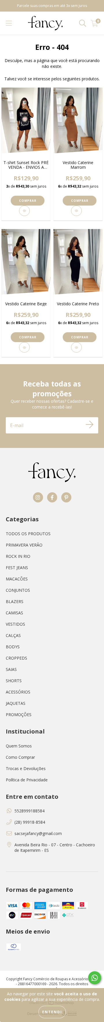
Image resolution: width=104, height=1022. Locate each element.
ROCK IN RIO (18, 556)
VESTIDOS (15, 624)
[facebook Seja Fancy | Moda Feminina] (52, 497)
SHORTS (14, 680)
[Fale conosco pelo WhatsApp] (94, 977)
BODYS (13, 646)
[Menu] (8, 23)
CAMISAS (14, 613)
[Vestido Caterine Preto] (76, 347)
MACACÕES (17, 579)
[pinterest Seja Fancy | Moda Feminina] (66, 497)
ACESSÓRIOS (18, 692)
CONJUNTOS (18, 590)
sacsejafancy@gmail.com (38, 833)
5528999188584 (29, 811)
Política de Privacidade (27, 780)
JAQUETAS (15, 703)
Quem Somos (19, 746)
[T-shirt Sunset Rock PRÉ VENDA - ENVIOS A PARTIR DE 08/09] (24, 211)
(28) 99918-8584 (29, 822)
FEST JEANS (17, 567)
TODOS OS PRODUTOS (28, 533)
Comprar (27, 201)
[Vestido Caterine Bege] (24, 347)
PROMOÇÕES (18, 714)
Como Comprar (20, 757)
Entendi (52, 1012)
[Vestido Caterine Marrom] (76, 211)
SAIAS (11, 669)
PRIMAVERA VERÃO (24, 545)
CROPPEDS (16, 658)
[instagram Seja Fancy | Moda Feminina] (38, 497)
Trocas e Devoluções (26, 768)
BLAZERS (14, 601)
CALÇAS (13, 635)
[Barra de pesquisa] (82, 23)
